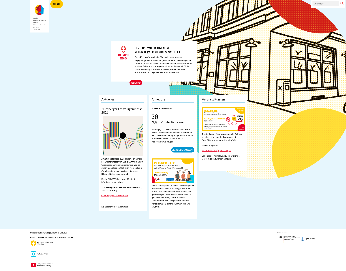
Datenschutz (54, 233)
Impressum (63, 233)
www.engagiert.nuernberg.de (114, 195)
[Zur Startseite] (39, 20)
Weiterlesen (136, 82)
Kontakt (46, 233)
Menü (56, 4)
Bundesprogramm (36, 233)
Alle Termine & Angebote (182, 149)
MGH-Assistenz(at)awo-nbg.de (216, 150)
